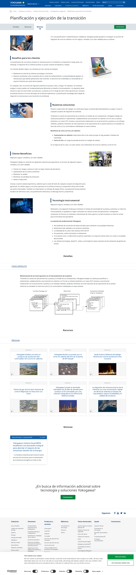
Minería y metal (15, 542)
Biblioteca (86, 5)
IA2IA (79, 539)
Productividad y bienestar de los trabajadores (32, 527)
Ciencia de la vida (49, 545)
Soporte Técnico (99, 526)
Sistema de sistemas (83, 536)
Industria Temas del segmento (83, 530)
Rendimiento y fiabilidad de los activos (34, 536)
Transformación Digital (84, 541)
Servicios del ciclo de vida (40, 11)
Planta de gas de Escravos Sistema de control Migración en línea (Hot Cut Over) (28, 391)
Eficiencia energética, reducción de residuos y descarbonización (34, 543)
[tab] (19, 266)
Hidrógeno (14, 540)
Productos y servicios (72, 5)
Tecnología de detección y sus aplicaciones (84, 551)
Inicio (15, 11)
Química (13, 532)
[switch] (53, 571)
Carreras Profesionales (77, 2)
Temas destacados (98, 5)
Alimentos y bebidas (16, 547)
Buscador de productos (101, 532)
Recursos (63, 530)
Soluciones (58, 5)
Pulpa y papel (15, 550)
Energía (13, 535)
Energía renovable (16, 537)
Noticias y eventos (54, 2)
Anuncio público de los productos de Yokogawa (51, 548)
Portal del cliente (99, 536)
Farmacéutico (15, 545)
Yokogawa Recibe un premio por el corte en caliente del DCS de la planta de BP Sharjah (68, 356)
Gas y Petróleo (15, 526)
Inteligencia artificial (83, 544)
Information (47, 528)
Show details (96, 571)
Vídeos (63, 532)
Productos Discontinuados (98, 539)
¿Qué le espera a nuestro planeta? (85, 526)
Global (98, 2)
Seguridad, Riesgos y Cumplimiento (34, 532)
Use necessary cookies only (121, 563)
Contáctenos (120, 5)
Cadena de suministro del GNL (17, 529)
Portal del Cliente (90, 2)
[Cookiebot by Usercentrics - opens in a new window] (12, 571)
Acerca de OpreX (82, 534)
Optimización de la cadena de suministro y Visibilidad (34, 549)
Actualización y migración (58, 11)
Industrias (48, 5)
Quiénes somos (65, 2)
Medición (46, 533)
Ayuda (110, 5)
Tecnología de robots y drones (84, 547)
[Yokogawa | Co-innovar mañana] (18, 4)
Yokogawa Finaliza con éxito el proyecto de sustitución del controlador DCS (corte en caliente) (28, 356)
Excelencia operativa (33, 540)
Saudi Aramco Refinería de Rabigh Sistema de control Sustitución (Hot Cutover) (107, 356)
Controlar (47, 531)
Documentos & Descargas (65, 526)
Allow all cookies (120, 557)
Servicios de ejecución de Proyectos (51, 539)
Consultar (47, 536)
